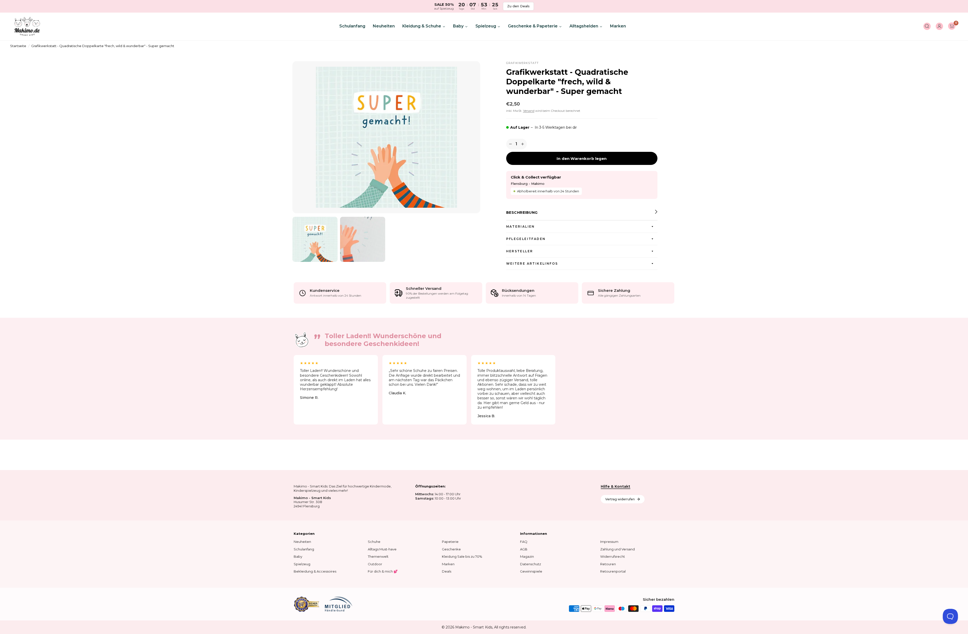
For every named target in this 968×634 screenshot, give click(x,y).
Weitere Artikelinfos (532, 263)
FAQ (523, 542)
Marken (448, 564)
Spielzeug (302, 564)
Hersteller (519, 251)
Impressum (609, 542)
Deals (446, 571)
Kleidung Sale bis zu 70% (462, 556)
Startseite (18, 46)
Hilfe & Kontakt (615, 486)
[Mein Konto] (939, 26)
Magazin (527, 556)
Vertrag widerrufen (620, 499)
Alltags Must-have (382, 549)
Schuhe (374, 542)
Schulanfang (304, 549)
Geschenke (451, 549)
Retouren (608, 564)
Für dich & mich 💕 (383, 571)
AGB (523, 549)
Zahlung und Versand (617, 549)
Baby (298, 556)
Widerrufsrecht (612, 556)
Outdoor (375, 564)
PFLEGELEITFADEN (526, 239)
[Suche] (927, 26)
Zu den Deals (518, 6)
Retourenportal (613, 571)
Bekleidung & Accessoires (315, 571)
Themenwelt (378, 556)
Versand (528, 111)
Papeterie (450, 542)
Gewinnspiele (531, 571)
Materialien (520, 226)
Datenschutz (530, 564)
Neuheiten (302, 542)
